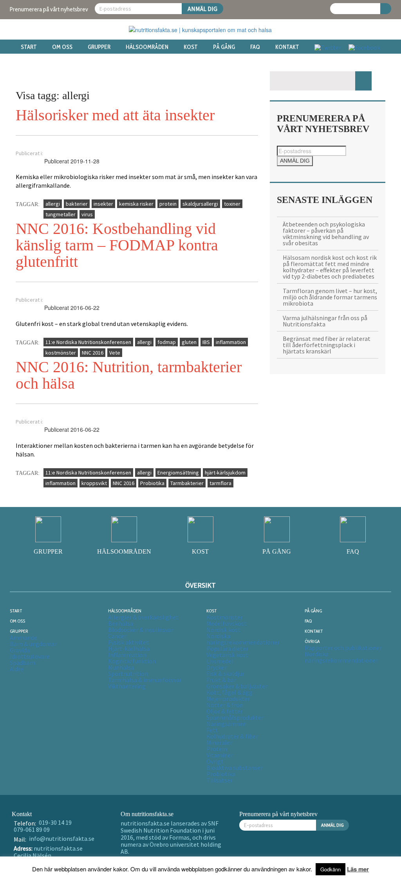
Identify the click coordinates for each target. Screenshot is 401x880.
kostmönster (60, 352)
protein (168, 203)
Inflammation (127, 655)
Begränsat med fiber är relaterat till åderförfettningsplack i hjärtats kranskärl (326, 345)
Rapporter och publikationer (343, 648)
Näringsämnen (226, 724)
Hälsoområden (147, 47)
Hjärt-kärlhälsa (129, 648)
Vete (114, 352)
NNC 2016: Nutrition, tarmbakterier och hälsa (129, 375)
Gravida (20, 650)
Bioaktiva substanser (234, 767)
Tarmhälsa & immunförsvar (145, 680)
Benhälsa (120, 623)
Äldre (16, 669)
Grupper (99, 47)
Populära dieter (227, 648)
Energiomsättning (178, 472)
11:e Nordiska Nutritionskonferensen (88, 342)
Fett (212, 730)
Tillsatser (219, 780)
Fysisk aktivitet (128, 642)
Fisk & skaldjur (225, 673)
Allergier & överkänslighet (143, 617)
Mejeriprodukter (228, 699)
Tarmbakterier (187, 483)
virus (87, 214)
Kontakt (287, 47)
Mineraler (219, 742)
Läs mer (358, 869)
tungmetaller (60, 214)
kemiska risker (136, 203)
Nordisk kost (223, 630)
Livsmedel (219, 661)
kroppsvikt (94, 483)
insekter (103, 203)
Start (29, 47)
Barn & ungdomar (33, 644)
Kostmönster (224, 617)
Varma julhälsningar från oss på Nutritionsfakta (325, 321)
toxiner (232, 203)
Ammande (23, 637)
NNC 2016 (92, 352)
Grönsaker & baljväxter (236, 686)
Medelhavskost (226, 623)
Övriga (312, 641)
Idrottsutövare (30, 656)
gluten (189, 342)
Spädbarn (22, 662)
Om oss (62, 47)
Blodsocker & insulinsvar (140, 630)
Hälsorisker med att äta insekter (115, 115)
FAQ (255, 47)
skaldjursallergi (200, 203)
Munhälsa (121, 667)
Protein (216, 749)
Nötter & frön (224, 705)
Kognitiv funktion (132, 661)
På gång (224, 47)
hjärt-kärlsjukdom (225, 472)
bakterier (77, 203)
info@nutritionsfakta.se (61, 838)
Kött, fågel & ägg (229, 692)
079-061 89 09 (32, 829)
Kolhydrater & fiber (232, 736)
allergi (52, 203)
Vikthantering (127, 686)
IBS (206, 342)
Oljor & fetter (224, 711)
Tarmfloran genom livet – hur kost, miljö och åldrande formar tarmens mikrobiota (330, 297)
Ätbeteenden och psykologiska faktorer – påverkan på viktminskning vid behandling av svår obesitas (326, 233)
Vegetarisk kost (227, 655)
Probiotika (152, 483)
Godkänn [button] (330, 869)
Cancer (117, 636)
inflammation (231, 342)
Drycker (216, 667)
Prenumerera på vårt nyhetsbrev (49, 9)
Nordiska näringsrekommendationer (243, 639)
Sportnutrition (128, 673)
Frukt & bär (221, 680)
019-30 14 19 (55, 822)
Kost (191, 47)
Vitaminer (219, 755)
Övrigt (215, 761)
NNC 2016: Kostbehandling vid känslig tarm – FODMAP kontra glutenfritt (117, 245)
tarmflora (220, 483)
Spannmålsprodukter (235, 717)
